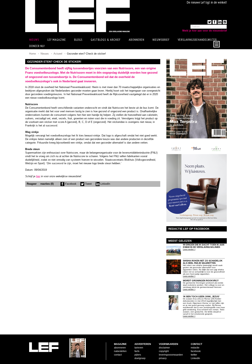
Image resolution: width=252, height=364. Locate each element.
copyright (164, 351)
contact (118, 354)
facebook (196, 351)
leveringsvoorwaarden (171, 354)
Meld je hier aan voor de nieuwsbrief (204, 30)
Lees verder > (189, 249)
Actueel (58, 53)
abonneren (120, 347)
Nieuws (45, 53)
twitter (194, 354)
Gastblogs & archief (105, 40)
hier (38, 176)
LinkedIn (105, 183)
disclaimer (164, 347)
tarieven (138, 347)
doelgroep (139, 358)
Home (32, 53)
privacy (163, 358)
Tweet (88, 183)
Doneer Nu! (37, 46)
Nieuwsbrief (161, 40)
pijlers (137, 354)
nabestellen (120, 351)
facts (136, 351)
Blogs (78, 40)
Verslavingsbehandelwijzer (197, 40)
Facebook (70, 183)
